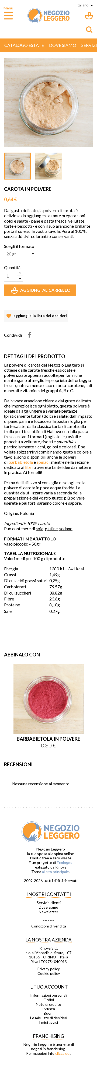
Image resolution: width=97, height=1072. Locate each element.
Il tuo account (48, 987)
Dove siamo (62, 45)
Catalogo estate (24, 45)
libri (29, 467)
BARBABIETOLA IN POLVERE (48, 739)
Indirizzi (48, 1009)
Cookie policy (48, 973)
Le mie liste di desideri (48, 1018)
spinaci (43, 462)
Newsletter (48, 912)
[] (89, 29)
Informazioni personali (48, 995)
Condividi (29, 334)
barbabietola (20, 462)
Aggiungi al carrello (41, 291)
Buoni (48, 1013)
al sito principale (55, 871)
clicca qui (62, 1053)
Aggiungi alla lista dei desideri (36, 317)
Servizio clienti (49, 903)
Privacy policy (48, 969)
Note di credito (48, 1004)
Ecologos (64, 862)
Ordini (48, 1000)
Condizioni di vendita (48, 926)
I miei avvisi (48, 1022)
